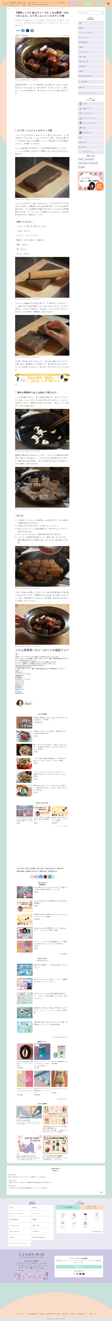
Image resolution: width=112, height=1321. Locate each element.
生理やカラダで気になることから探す (91, 1207)
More (101, 1192)
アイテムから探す (68, 1207)
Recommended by (59, 826)
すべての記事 (62, 953)
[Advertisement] (42, 111)
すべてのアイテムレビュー (59, 1037)
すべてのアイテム (61, 1099)
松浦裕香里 (25, 35)
